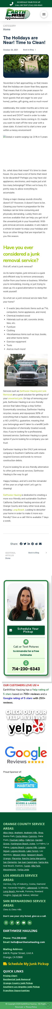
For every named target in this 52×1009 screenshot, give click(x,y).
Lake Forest (32, 850)
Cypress (33, 836)
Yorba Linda (23, 869)
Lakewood (32, 887)
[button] (43, 14)
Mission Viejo (19, 854)
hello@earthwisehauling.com (28, 942)
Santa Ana (43, 862)
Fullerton (29, 839)
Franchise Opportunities (16, 990)
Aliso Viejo (8, 832)
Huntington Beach (19, 843)
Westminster (9, 869)
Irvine (32, 843)
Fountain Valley (17, 839)
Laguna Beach (17, 847)
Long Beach (9, 891)
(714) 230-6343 (35, 5)
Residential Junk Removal (16, 979)
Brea (40, 832)
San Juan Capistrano (27, 862)
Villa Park (35, 865)
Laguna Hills (31, 847)
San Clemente (10, 862)
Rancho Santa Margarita (33, 858)
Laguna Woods (18, 850)
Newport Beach (35, 854)
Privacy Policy (31, 1007)
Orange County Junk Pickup (18, 983)
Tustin (27, 865)
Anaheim (18, 832)
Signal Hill (17, 895)
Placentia (16, 858)
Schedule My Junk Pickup (28, 964)
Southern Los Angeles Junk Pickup (21, 986)
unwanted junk (15, 398)
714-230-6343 (26, 669)
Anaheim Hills (30, 832)
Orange (7, 858)
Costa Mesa (21, 836)
